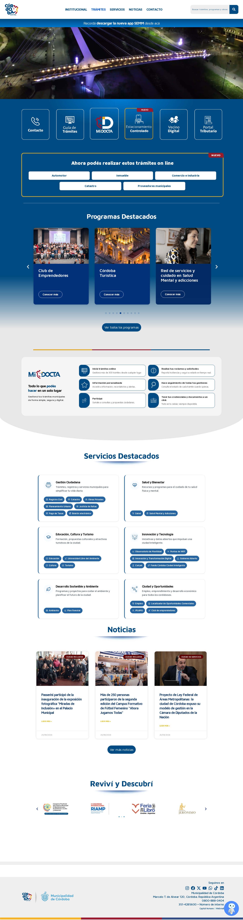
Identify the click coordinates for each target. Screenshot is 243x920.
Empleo (139, 603)
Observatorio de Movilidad (148, 551)
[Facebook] (193, 888)
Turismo (69, 565)
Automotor (59, 175)
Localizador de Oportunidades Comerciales (172, 603)
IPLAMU (139, 610)
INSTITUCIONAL (76, 9)
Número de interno (212, 904)
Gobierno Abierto (188, 558)
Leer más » (46, 721)
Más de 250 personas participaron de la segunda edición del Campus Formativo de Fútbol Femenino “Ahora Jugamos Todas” (121, 704)
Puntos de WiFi (177, 551)
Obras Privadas (95, 499)
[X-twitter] (199, 888)
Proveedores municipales (154, 186)
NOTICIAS (135, 9)
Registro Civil (55, 499)
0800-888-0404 (213, 900)
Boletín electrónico (81, 513)
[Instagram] (187, 888)
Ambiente (54, 610)
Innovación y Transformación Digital (153, 558)
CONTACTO (154, 9)
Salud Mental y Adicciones (162, 513)
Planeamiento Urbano (60, 506)
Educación (54, 558)
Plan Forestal (73, 610)
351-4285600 (188, 904)
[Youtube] (204, 888)
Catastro (90, 186)
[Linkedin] (222, 888)
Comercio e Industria (185, 175)
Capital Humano (207, 908)
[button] (28, 267)
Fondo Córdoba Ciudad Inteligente (168, 565)
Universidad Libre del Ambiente (83, 558)
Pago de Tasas (56, 513)
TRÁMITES (98, 9)
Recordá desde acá (121, 23)
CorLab (138, 565)
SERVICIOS (117, 9)
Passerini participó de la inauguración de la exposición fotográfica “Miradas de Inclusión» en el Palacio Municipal (61, 704)
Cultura (52, 565)
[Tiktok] (216, 888)
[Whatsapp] (210, 888)
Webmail (220, 908)
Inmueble (122, 175)
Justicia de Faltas (88, 506)
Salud (138, 513)
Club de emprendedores (163, 610)
